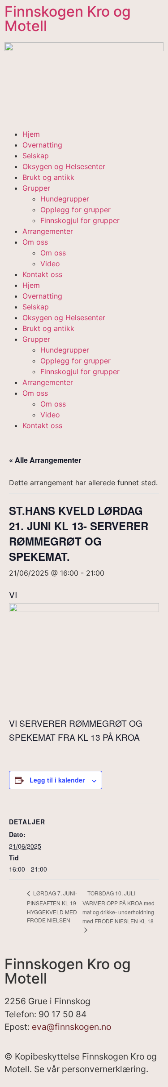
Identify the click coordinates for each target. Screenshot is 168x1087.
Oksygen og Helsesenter (63, 166)
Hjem (31, 134)
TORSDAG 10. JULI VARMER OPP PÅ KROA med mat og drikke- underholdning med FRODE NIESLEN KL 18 (118, 907)
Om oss (35, 241)
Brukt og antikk (48, 177)
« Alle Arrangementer (45, 460)
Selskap (35, 155)
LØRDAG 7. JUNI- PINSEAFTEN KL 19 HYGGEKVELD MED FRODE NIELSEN (52, 906)
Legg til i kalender (57, 779)
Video (50, 263)
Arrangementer (47, 231)
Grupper (36, 187)
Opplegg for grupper (75, 209)
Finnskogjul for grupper (80, 220)
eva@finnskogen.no (71, 1026)
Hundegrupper (64, 198)
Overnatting (42, 144)
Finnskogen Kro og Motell (67, 19)
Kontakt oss (42, 274)
